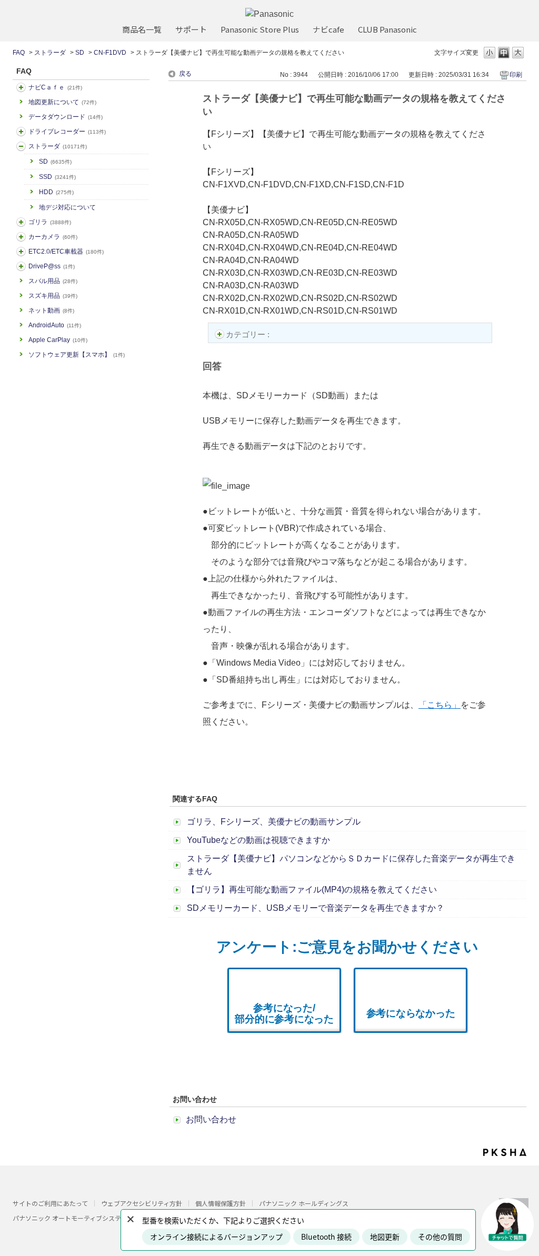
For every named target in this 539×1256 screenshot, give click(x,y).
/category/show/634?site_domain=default (21, 131)
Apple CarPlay (57, 340)
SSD (57, 176)
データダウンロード (65, 116)
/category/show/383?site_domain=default (21, 222)
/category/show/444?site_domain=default (21, 251)
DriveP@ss (51, 266)
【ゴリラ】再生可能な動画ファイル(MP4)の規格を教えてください (312, 889)
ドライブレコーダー (67, 131)
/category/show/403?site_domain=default (21, 266)
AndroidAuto (54, 325)
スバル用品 (52, 281)
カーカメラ (52, 236)
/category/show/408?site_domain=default (21, 87)
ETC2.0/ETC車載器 (66, 251)
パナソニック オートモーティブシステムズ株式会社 (86, 1217)
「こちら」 (439, 704)
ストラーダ (50, 52)
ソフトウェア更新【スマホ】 (76, 354)
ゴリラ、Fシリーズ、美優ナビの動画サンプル (274, 821)
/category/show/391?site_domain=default (21, 146)
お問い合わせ (211, 1119)
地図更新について (62, 102)
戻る (185, 73)
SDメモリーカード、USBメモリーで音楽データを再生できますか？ (315, 907)
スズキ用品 (52, 295)
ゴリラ (49, 222)
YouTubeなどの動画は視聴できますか (258, 840)
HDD (56, 192)
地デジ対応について (67, 207)
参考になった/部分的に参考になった (284, 1013)
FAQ (19, 52)
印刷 (516, 74)
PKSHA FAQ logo (504, 1152)
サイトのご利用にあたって (50, 1203)
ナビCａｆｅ (55, 87)
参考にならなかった (410, 1013)
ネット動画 (51, 310)
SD (79, 52)
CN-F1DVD (110, 52)
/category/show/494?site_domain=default (21, 237)
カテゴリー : (249, 334)
